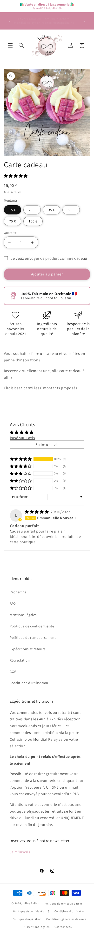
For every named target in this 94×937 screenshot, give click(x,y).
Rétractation (20, 660)
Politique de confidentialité (32, 626)
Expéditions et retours (27, 649)
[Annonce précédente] (9, 20)
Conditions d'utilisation (29, 682)
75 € (12, 221)
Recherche (18, 592)
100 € (33, 221)
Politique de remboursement (33, 637)
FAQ (13, 603)
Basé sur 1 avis (22, 437)
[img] (37, 511)
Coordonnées (63, 927)
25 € (32, 209)
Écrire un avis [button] (47, 444)
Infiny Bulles (31, 903)
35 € (51, 209)
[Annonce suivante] (85, 20)
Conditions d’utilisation (70, 911)
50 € (71, 209)
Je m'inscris (20, 851)
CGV (13, 671)
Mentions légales (23, 614)
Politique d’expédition (27, 919)
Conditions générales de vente (66, 919)
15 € (12, 209)
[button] (10, 45)
